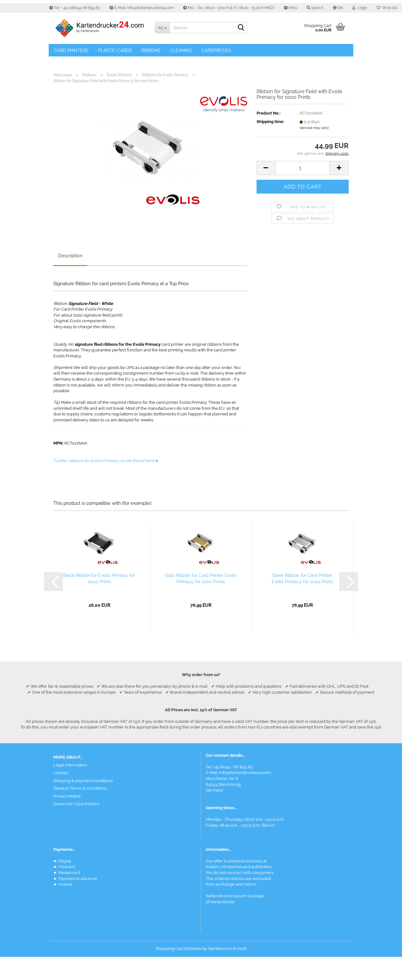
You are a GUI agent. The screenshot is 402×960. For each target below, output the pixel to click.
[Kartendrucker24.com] (99, 28)
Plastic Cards (115, 50)
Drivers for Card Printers (76, 804)
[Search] (241, 28)
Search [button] (316, 8)
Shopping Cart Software (178, 948)
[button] (337, 8)
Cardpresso (216, 50)
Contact (60, 773)
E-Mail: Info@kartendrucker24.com (143, 8)
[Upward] (384, 950)
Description (70, 256)
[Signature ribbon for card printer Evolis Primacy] (150, 159)
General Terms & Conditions (80, 788)
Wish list (388, 8)
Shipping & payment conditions (83, 780)
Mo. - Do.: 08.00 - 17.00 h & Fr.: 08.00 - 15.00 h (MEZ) (230, 8)
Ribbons (150, 50)
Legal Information (70, 765)
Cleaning (181, 50)
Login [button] (361, 8)
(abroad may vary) (314, 128)
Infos (292, 8)
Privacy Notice (67, 796)
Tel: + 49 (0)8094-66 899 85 (76, 8)
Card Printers (71, 50)
